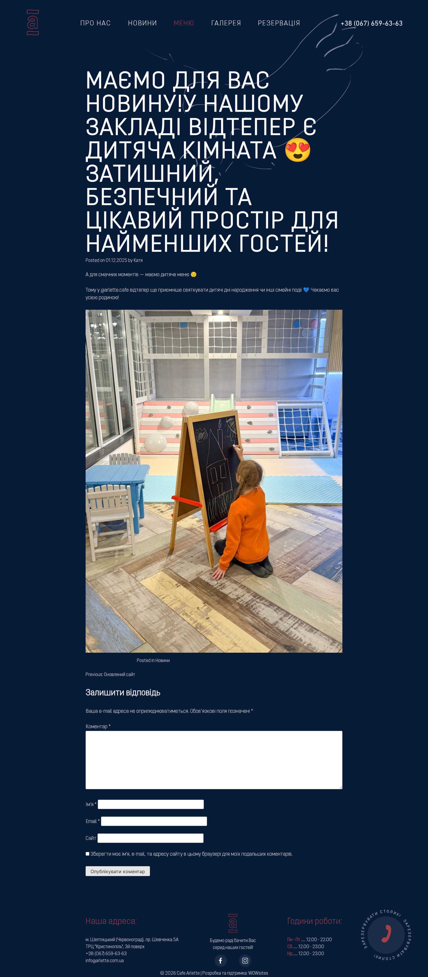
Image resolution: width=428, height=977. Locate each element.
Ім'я (91, 804)
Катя (138, 260)
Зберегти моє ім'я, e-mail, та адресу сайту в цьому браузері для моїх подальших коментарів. (192, 854)
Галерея (226, 23)
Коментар (98, 726)
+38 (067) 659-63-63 (106, 954)
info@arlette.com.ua (105, 961)
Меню (184, 23)
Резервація (279, 23)
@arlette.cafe (115, 290)
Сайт (91, 838)
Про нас (95, 23)
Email (93, 821)
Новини (142, 23)
